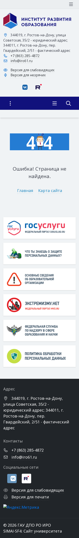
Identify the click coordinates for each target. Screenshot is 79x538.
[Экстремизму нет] (39, 305)
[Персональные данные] (39, 253)
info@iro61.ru (21, 60)
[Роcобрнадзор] (39, 330)
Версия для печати (30, 497)
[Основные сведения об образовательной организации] (39, 279)
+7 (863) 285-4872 (25, 55)
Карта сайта (50, 190)
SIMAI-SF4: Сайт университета (32, 531)
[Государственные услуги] (39, 228)
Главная (25, 190)
